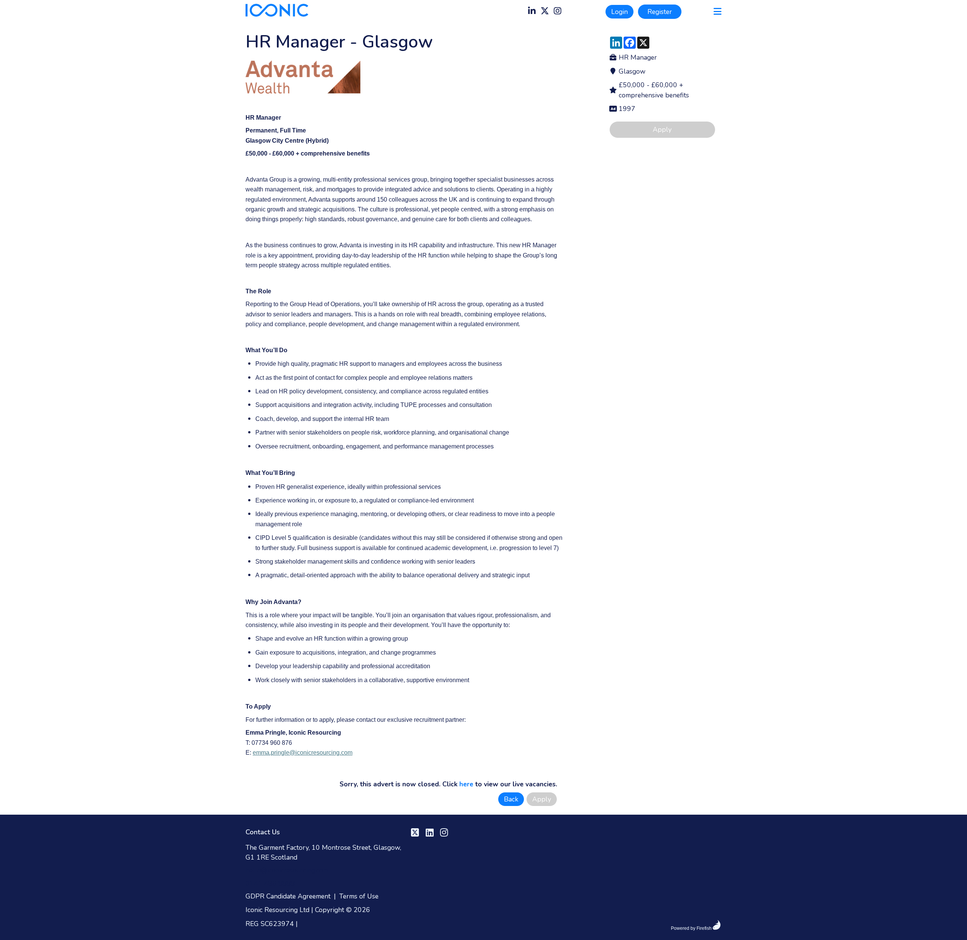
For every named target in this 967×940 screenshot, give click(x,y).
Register (659, 11)
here (466, 784)
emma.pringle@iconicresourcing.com (302, 752)
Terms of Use (358, 896)
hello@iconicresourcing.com (287, 870)
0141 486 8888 (270, 883)
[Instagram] (557, 11)
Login (619, 11)
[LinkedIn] (532, 11)
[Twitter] (544, 11)
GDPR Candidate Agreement (288, 896)
